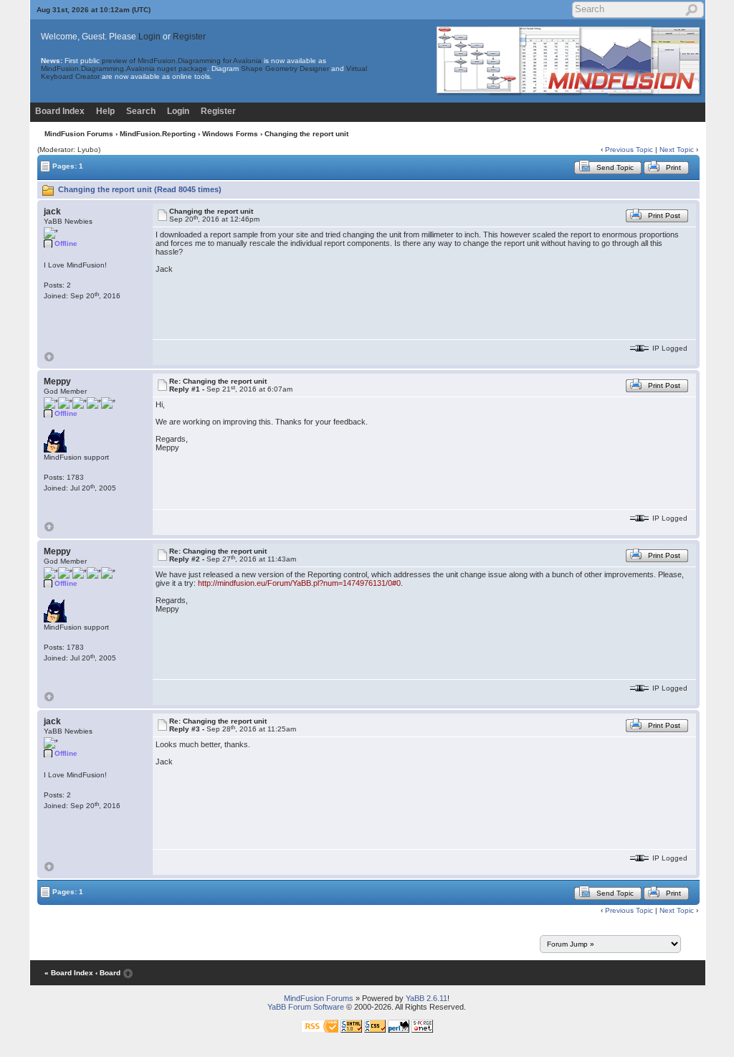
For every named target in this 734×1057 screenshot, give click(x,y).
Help (105, 111)
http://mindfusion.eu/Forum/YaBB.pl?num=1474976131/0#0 (299, 583)
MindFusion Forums (78, 134)
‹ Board (107, 973)
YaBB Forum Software (305, 1007)
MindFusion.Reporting (158, 134)
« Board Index (68, 973)
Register (189, 37)
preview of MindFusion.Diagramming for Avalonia (182, 61)
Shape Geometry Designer (285, 68)
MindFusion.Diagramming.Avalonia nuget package (124, 68)
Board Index (60, 111)
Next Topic (676, 149)
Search (141, 111)
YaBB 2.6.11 (426, 998)
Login (149, 37)
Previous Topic (629, 149)
